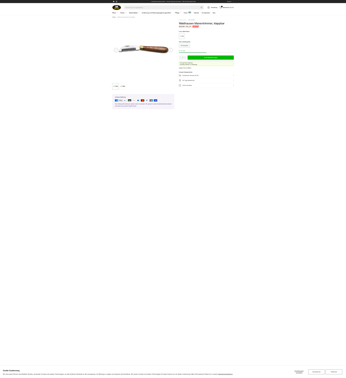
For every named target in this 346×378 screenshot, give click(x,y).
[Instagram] (116, 1)
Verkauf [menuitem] (196, 13)
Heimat (114, 17)
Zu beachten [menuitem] (206, 13)
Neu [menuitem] (214, 13)
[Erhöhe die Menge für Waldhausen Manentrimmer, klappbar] (185, 58)
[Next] (170, 50)
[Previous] (116, 50)
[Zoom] (171, 22)
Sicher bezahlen (187, 85)
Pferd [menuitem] (114, 13)
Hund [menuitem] (185, 13)
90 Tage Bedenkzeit (188, 80)
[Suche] (201, 7)
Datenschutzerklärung (225, 374)
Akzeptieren (316, 372)
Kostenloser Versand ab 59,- (190, 75)
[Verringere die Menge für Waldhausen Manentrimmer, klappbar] (180, 58)
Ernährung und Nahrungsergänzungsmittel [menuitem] (156, 13)
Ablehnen (334, 372)
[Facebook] (113, 1)
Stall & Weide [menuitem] (133, 13)
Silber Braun (181, 36)
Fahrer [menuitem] (122, 13)
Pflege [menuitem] (177, 13)
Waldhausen (182, 20)
